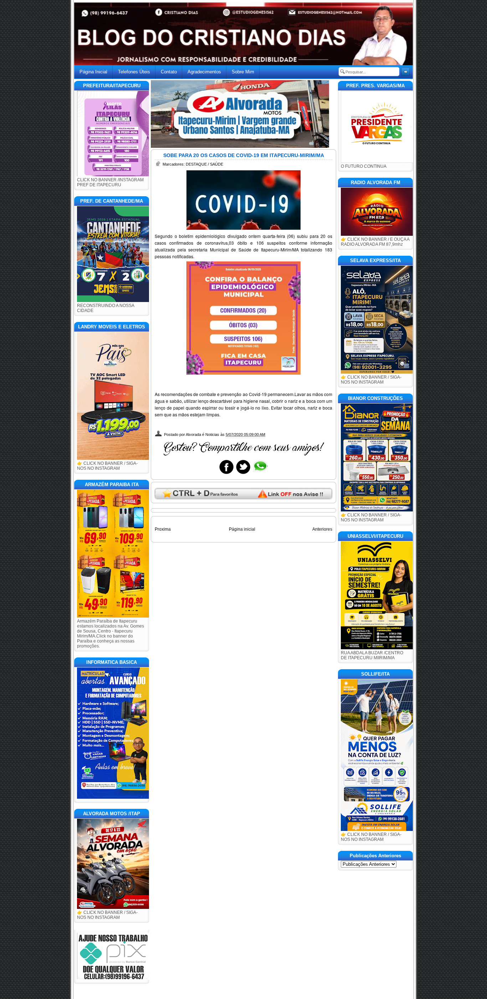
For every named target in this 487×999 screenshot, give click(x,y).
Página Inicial (93, 71)
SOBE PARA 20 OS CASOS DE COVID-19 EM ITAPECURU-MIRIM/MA (243, 155)
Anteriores (322, 529)
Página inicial (242, 529)
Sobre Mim (243, 71)
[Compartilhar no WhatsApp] (260, 474)
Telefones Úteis (134, 71)
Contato (169, 71)
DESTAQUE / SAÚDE (204, 164)
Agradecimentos (204, 71)
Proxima (163, 529)
